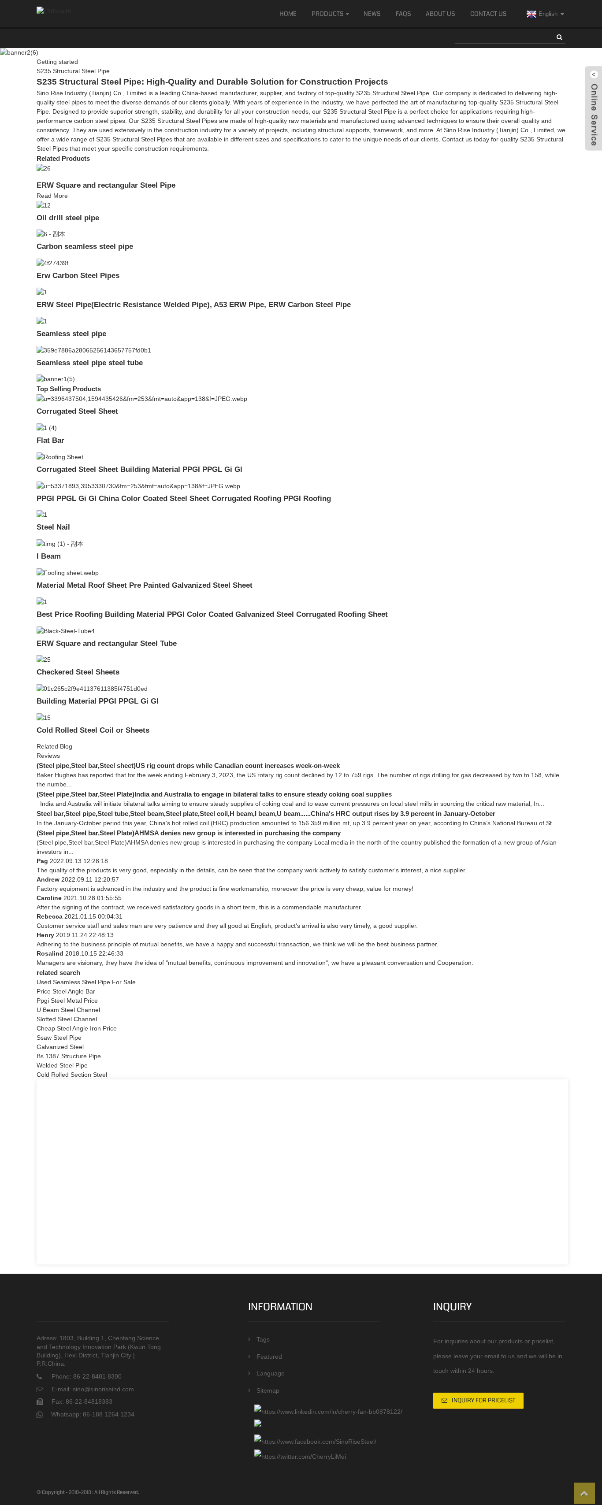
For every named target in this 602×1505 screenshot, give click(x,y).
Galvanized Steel (60, 1046)
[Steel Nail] (42, 514)
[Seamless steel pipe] (42, 320)
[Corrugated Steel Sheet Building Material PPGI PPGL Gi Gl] (60, 456)
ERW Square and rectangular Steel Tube (107, 643)
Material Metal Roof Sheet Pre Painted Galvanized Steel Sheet (145, 585)
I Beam (49, 556)
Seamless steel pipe (71, 333)
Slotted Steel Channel (67, 1019)
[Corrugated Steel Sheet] (142, 398)
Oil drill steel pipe (68, 217)
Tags (263, 1339)
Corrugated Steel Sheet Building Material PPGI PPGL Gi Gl (139, 469)
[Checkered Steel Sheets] (44, 659)
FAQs (403, 13)
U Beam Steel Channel (68, 1009)
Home (288, 13)
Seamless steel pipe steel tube (90, 362)
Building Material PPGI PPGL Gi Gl (98, 701)
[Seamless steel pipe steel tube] (94, 349)
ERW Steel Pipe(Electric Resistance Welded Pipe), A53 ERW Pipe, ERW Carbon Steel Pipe (194, 304)
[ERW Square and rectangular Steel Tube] (66, 630)
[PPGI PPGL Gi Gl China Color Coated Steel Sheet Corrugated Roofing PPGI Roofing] (138, 485)
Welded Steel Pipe (62, 1065)
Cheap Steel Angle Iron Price (77, 1028)
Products (328, 13)
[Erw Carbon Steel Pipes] (52, 262)
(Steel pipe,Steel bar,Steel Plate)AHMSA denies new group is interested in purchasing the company (189, 833)
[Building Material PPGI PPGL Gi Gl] (92, 688)
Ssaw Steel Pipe (59, 1037)
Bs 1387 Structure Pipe (69, 1056)
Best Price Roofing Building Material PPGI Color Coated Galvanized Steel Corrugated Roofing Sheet (212, 614)
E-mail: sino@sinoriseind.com (93, 1389)
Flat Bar (50, 440)
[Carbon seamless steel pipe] (51, 233)
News (372, 13)
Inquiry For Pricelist (483, 1400)
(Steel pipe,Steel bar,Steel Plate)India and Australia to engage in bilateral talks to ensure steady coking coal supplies (214, 794)
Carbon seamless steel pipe (85, 246)
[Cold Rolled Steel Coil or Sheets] (44, 717)
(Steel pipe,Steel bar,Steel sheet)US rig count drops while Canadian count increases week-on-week (188, 765)
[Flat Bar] (47, 427)
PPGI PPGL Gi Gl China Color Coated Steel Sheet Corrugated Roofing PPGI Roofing (184, 498)
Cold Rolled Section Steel (72, 1074)
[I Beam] (60, 543)
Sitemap (267, 1390)
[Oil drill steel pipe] (44, 204)
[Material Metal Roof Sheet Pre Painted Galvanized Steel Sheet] (68, 572)
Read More (52, 195)
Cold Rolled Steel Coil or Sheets (93, 730)
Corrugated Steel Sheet (77, 411)
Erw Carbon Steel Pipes (78, 275)
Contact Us (488, 13)
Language (270, 1373)
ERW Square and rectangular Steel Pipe (106, 185)
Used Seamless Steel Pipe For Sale (86, 982)
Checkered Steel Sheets (78, 671)
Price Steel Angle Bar (66, 991)
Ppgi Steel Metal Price (67, 1000)
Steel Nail (53, 527)
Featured (269, 1356)
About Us (440, 13)
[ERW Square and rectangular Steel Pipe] (44, 167)
